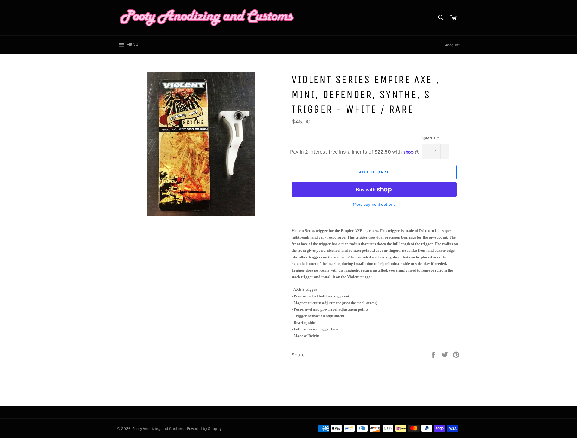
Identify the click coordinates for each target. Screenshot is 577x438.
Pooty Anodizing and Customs (158, 428)
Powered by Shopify (204, 428)
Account (452, 45)
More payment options (374, 204)
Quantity (430, 138)
